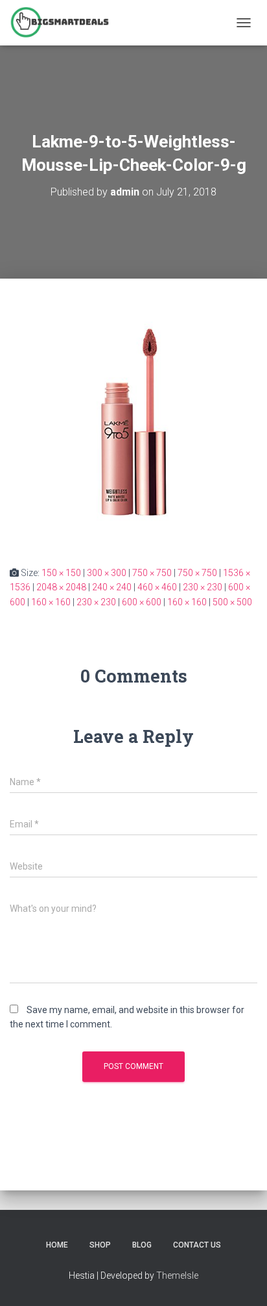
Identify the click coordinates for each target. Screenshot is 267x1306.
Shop (100, 1244)
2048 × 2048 (61, 587)
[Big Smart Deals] (64, 22)
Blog (142, 1244)
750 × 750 (152, 573)
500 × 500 (232, 602)
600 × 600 (141, 602)
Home (57, 1244)
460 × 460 (157, 587)
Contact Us (197, 1244)
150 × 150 (61, 573)
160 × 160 (51, 602)
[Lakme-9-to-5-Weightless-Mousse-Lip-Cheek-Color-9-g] (133, 421)
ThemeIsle (177, 1275)
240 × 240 (112, 587)
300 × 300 (106, 573)
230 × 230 (202, 587)
